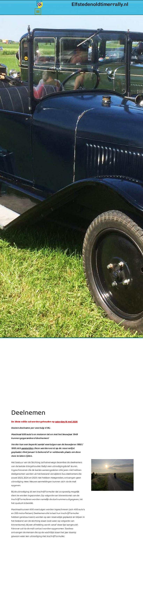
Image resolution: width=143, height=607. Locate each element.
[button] (38, 11)
